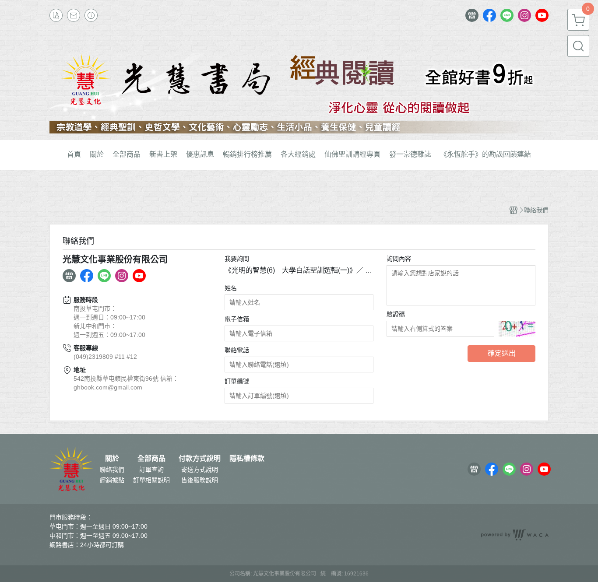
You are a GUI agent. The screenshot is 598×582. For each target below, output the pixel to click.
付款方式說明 (200, 458)
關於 (112, 458)
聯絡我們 (112, 469)
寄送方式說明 (199, 469)
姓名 (231, 287)
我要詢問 (237, 258)
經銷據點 (112, 480)
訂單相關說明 (151, 480)
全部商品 (151, 458)
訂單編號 (237, 381)
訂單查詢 (151, 469)
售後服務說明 (199, 480)
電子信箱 (237, 319)
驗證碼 (396, 314)
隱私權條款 (246, 458)
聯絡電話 (237, 350)
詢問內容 (399, 258)
